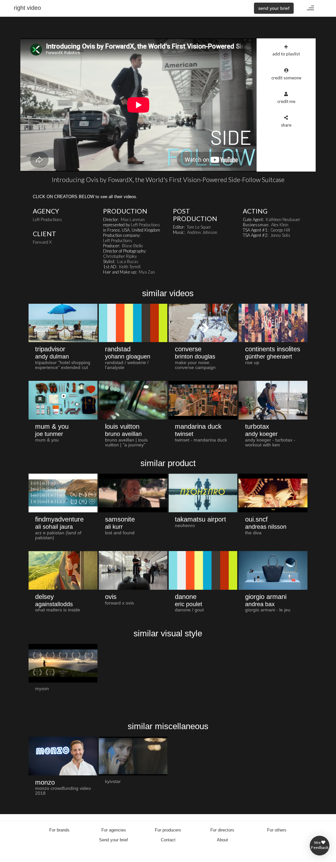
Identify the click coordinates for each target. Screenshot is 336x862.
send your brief (273, 8)
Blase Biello (132, 245)
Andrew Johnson (202, 232)
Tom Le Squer (199, 227)
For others (276, 830)
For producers (168, 830)
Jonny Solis (280, 235)
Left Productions (47, 219)
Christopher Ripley (120, 256)
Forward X (42, 242)
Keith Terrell (129, 266)
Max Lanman (133, 219)
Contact (168, 839)
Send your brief (113, 839)
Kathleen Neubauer (283, 219)
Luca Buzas (127, 261)
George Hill (280, 230)
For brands (59, 830)
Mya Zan (147, 272)
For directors (222, 830)
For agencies (113, 830)
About (222, 839)
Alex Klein (279, 224)
